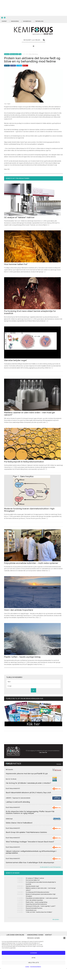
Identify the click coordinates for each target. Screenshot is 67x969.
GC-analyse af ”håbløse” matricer (19, 217)
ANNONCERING (15, 21)
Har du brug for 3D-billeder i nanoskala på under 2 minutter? (28, 783)
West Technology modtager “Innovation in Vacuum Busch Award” (30, 842)
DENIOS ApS (9, 818)
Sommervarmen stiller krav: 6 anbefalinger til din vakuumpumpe (30, 862)
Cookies (27, 966)
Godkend (33, 953)
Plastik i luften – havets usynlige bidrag (22, 657)
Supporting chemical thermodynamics (36, 904)
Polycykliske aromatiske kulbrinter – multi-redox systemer (31, 563)
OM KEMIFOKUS (27, 21)
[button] (64, 938)
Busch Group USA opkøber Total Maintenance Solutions (26, 832)
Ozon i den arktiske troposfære (18, 610)
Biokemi (6, 54)
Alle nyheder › (56, 919)
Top (20, 54)
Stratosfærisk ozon (31, 910)
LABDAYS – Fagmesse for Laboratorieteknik (18, 798)
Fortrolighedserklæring (35, 966)
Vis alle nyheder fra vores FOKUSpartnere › (50, 867)
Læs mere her (43, 752)
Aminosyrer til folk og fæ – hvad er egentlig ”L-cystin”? (40, 906)
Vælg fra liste (33, 962)
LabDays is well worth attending (18, 802)
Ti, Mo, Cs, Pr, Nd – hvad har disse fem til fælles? (39, 912)
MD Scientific (9, 769)
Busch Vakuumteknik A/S (13, 788)
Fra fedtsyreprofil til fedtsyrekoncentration (24, 462)
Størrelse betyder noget (15, 360)
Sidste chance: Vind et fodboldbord (19, 823)
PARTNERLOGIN (39, 21)
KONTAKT (4, 21)
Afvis (33, 958)
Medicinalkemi (14, 54)
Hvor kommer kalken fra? (15, 264)
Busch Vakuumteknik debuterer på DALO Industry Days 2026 (28, 792)
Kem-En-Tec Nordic (11, 779)
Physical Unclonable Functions (34, 908)
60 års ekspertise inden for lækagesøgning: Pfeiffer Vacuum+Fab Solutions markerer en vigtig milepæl (30, 812)
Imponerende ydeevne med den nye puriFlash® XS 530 (27, 773)
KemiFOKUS (33, 31)
